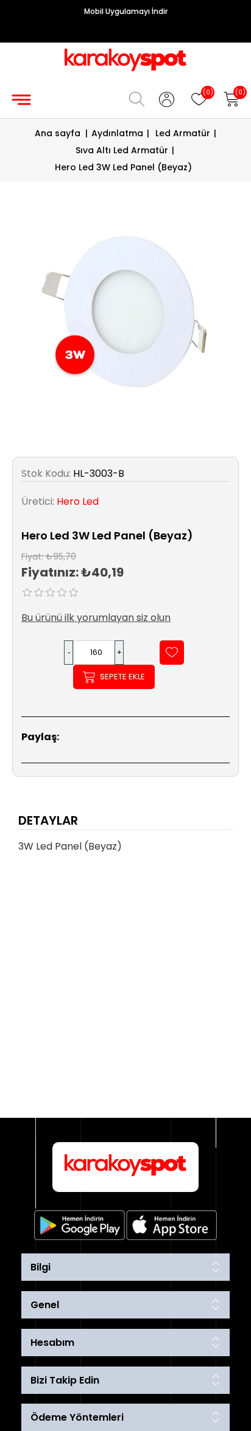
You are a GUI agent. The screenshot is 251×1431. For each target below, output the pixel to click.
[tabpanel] (125, 850)
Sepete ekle (122, 676)
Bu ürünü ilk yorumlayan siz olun (96, 618)
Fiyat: (32, 556)
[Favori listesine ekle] (172, 652)
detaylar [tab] (48, 820)
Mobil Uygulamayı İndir (126, 11)
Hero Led (78, 501)
